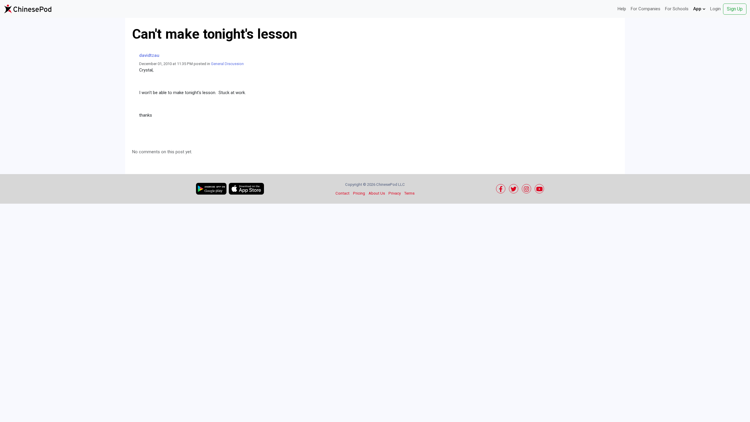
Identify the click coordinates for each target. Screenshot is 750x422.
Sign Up (735, 9)
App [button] (698, 8)
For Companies (645, 8)
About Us (377, 193)
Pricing (359, 193)
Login (715, 8)
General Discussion (227, 64)
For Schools (676, 8)
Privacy (394, 193)
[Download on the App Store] (246, 189)
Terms (409, 193)
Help (622, 8)
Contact (342, 193)
